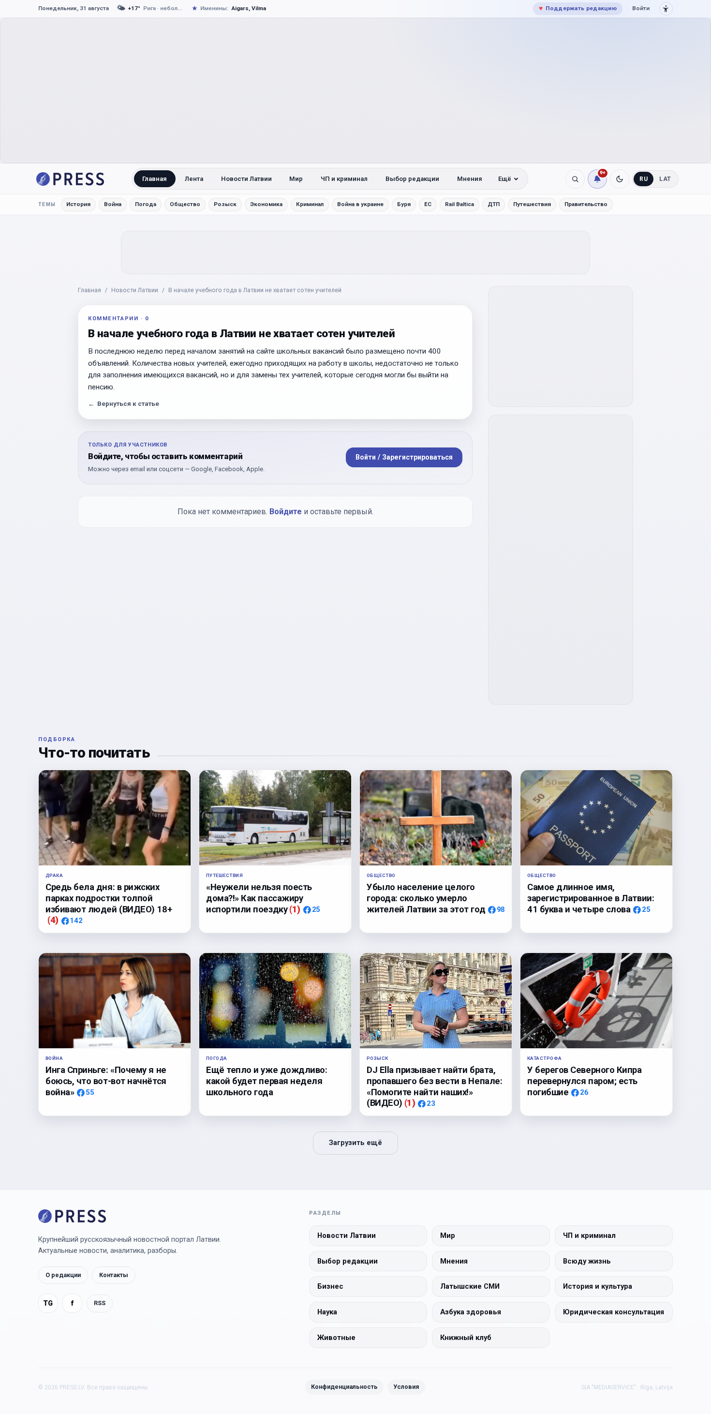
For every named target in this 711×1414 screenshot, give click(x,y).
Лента (194, 178)
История (78, 204)
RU (643, 179)
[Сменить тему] (619, 179)
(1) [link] (294, 909)
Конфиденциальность (344, 1386)
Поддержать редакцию (578, 8)
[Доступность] (666, 8)
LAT (665, 179)
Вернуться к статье (123, 403)
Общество (185, 204)
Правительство (585, 204)
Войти (641, 8)
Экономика (266, 204)
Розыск (225, 204)
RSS (99, 1303)
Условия (406, 1386)
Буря (404, 204)
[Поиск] (575, 179)
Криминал (310, 204)
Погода (145, 204)
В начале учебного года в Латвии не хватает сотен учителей (254, 290)
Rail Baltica (459, 204)
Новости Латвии (246, 178)
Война (112, 204)
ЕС (427, 204)
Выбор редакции (412, 178)
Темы (47, 204)
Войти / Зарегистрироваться (404, 457)
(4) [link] (53, 920)
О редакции (63, 1275)
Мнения (469, 178)
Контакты (113, 1275)
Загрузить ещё (355, 1143)
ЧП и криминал (344, 178)
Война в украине (360, 204)
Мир (296, 178)
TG (48, 1303)
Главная (154, 178)
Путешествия (532, 204)
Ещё (504, 178)
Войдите (285, 511)
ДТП (494, 204)
